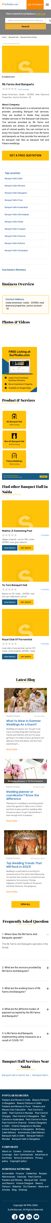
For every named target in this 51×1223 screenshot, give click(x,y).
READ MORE (12, 749)
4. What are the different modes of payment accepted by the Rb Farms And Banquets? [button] (21, 1012)
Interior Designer (24, 1183)
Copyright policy (18, 1161)
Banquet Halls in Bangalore (26, 1139)
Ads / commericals (23, 1154)
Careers (17, 1151)
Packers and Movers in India (16, 1100)
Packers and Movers (12, 1180)
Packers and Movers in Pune (16, 1106)
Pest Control (34, 1176)
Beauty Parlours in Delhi (29, 1103)
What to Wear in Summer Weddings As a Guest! (23, 722)
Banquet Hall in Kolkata (15, 243)
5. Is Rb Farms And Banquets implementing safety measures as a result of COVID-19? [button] (21, 1037)
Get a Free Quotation (25, 155)
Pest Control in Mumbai (21, 1113)
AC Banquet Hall (14, 423)
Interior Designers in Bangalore (18, 1129)
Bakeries (17, 1186)
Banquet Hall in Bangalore (16, 193)
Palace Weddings (14, 462)
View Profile (10, 548)
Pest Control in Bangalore (26, 1116)
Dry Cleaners (29, 1186)
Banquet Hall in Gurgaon (15, 229)
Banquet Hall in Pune (14, 200)
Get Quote (26, 548)
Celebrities (31, 1173)
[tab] (25, 943)
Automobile (8, 1173)
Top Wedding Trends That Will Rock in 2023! (24, 865)
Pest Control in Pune (36, 1119)
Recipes (43, 1173)
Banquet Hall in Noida (29, 37)
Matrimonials (8, 1176)
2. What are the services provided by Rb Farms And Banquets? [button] (21, 969)
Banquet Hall (13, 37)
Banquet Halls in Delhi (13, 1135)
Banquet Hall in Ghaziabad (16, 250)
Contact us (29, 1151)
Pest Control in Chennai (14, 1122)
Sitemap (23, 1190)
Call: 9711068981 (35, 5)
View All (25, 904)
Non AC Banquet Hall (14, 442)
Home (4, 37)
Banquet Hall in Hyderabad (16, 207)
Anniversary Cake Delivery (31, 1132)
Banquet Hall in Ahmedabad (17, 214)
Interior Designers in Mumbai (26, 1126)
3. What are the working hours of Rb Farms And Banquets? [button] (21, 990)
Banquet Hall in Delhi (13, 178)
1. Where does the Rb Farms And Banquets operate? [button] (19, 936)
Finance (20, 1173)
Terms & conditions (23, 1158)
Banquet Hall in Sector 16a (15, 1075)
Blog (14, 1190)
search (25, 26)
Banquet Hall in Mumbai (15, 186)
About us (6, 1151)
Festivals (21, 1176)
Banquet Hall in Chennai (15, 236)
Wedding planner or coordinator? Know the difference (22, 795)
